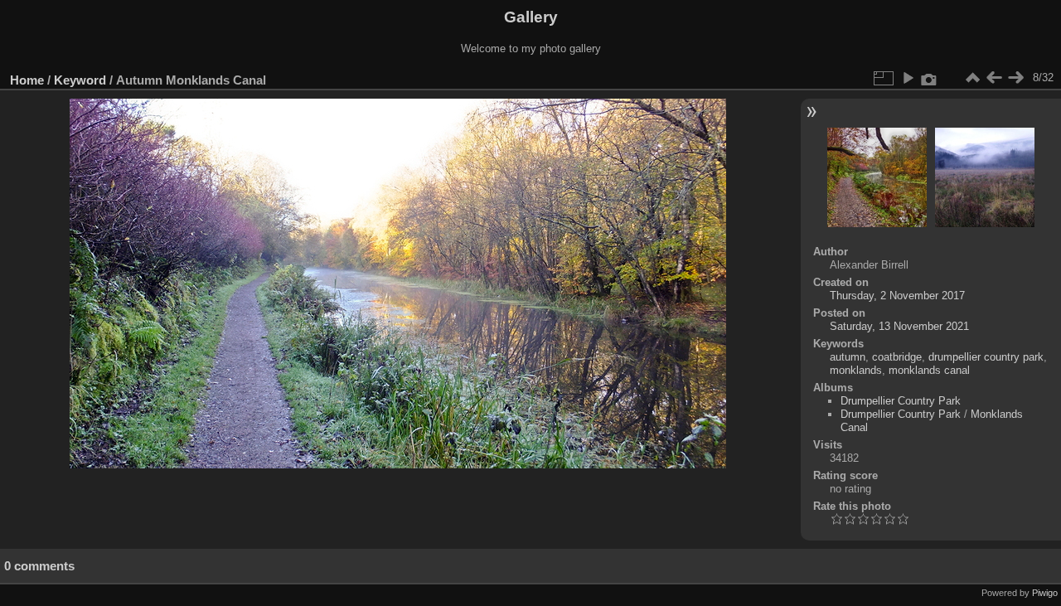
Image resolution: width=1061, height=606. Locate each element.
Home (27, 80)
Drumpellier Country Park (901, 401)
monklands (856, 370)
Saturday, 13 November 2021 (899, 326)
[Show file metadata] (929, 78)
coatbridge (897, 357)
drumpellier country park (986, 357)
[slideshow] (907, 78)
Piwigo (1045, 593)
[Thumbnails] (972, 78)
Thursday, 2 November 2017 (897, 295)
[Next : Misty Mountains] (1015, 78)
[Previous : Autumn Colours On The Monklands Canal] (994, 78)
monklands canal (929, 370)
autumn (847, 357)
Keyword (80, 80)
